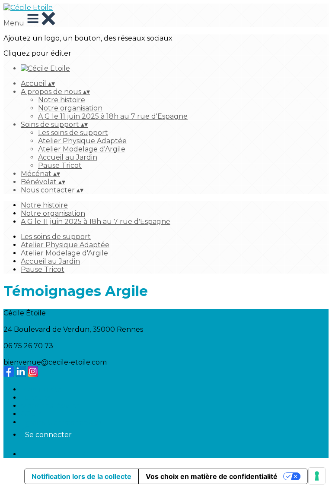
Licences (35, 397)
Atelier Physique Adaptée (82, 141)
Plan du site (41, 389)
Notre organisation (70, 108)
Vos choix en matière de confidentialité (212, 476)
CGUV (31, 414)
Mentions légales (50, 406)
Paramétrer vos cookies (61, 422)
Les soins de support (73, 133)
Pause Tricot (60, 165)
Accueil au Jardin (67, 157)
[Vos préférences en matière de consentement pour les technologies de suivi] (317, 476)
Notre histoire (61, 100)
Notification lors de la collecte (81, 476)
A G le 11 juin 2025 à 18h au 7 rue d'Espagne (113, 116)
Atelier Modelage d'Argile (81, 149)
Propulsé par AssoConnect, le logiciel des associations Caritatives (131, 454)
